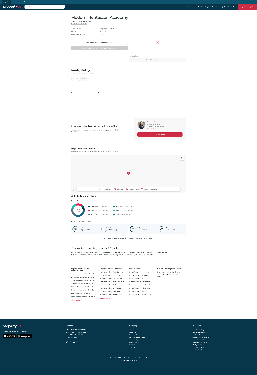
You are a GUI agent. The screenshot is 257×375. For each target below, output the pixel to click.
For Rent (198, 7)
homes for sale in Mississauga (139, 275)
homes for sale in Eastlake (109, 285)
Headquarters (134, 335)
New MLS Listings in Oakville (169, 269)
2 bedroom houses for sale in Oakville (84, 277)
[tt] (67, 342)
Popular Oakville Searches (111, 269)
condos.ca (16, 2)
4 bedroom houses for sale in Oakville (85, 274)
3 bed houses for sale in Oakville (83, 280)
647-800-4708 (151, 129)
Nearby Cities (134, 269)
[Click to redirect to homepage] (12, 6)
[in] (77, 342)
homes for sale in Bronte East (110, 288)
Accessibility (133, 340)
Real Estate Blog (198, 330)
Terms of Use (134, 345)
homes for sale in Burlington (138, 272)
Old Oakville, (75, 24)
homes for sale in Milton (137, 278)
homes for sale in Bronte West (111, 275)
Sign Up (251, 7)
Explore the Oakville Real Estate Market (81, 270)
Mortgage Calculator (199, 342)
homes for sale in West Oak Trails (112, 282)
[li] (74, 342)
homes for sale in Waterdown (139, 282)
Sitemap (132, 347)
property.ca (6, 2)
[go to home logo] (12, 326)
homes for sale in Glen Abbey (110, 291)
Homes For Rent (198, 350)
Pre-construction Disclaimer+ (128, 360)
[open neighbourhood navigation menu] (218, 7)
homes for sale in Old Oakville (111, 278)
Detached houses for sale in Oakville (84, 290)
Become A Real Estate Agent (139, 337)
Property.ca (7, 331)
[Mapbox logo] (134, 56)
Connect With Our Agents (201, 337)
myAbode (17, 331)
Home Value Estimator (200, 340)
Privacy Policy (134, 342)
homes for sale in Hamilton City (139, 285)
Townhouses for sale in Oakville (82, 283)
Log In (243, 7)
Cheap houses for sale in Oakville (83, 296)
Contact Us (196, 335)
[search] (44, 7)
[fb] (70, 342)
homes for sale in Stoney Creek (139, 294)
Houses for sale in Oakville (80, 293)
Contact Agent (160, 135)
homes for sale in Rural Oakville (111, 272)
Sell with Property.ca (200, 332)
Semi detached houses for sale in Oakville (86, 287)
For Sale (189, 7)
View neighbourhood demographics (99, 42)
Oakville (84, 24)
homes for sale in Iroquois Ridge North (114, 294)
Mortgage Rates (198, 345)
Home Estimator (229, 7)
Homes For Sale (198, 347)
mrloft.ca (24, 2)
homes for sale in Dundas (137, 291)
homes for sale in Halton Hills (139, 288)
